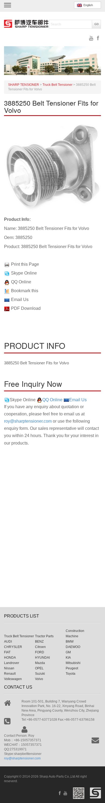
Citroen (40, 647)
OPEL (39, 668)
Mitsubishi (73, 663)
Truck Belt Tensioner (19, 636)
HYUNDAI (42, 657)
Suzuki (40, 673)
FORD (39, 652)
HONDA (10, 657)
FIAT (7, 652)
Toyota (70, 673)
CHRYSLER (13, 647)
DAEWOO (73, 647)
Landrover (11, 663)
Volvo (39, 679)
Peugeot (72, 668)
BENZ (39, 641)
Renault (10, 673)
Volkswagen (13, 679)
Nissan (9, 668)
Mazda (40, 663)
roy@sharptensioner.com (28, 421)
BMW (70, 641)
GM (68, 652)
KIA (68, 657)
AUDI (8, 641)
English (87, 5)
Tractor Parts (44, 636)
